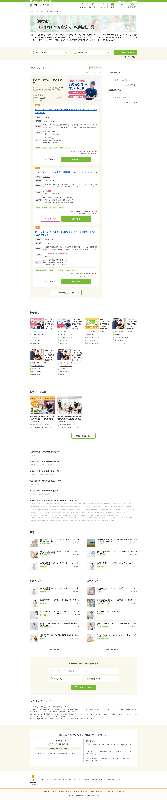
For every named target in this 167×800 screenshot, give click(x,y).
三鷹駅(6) (33, 465)
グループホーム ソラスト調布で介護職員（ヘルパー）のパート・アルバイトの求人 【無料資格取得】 (77, 355)
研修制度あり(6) (80, 509)
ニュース (42, 779)
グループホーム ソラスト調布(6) (39, 484)
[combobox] (90, 671)
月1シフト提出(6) (41, 506)
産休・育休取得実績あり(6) (117, 509)
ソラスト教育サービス (93, 791)
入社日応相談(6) (109, 506)
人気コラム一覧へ (112, 649)
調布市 (42, 95)
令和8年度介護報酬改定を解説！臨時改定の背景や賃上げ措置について (59, 636)
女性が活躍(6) (42, 509)
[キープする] (50, 159)
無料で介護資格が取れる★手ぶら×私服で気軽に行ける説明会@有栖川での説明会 (42, 419)
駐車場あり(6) (77, 504)
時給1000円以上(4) (110, 512)
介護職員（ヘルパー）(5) (37, 474)
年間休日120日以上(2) (99, 518)
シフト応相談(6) (117, 504)
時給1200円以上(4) (87, 512)
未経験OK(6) (34, 509)
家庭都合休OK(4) (45, 515)
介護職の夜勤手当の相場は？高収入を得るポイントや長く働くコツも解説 (60, 564)
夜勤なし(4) (84, 515)
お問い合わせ (76, 779)
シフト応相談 (59, 270)
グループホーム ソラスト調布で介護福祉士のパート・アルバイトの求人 (66, 172)
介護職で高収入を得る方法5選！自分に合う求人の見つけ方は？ (116, 564)
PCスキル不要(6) (127, 506)
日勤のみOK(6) (127, 504)
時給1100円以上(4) (99, 512)
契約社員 (46, 243)
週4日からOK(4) (121, 512)
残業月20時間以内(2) (55, 520)
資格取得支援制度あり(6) (67, 509)
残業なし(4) (92, 515)
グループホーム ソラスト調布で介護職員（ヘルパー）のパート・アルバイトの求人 (66, 111)
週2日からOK (53, 148)
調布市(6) (33, 455)
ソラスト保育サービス (78, 791)
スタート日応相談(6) (53, 509)
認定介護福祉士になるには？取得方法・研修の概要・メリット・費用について (117, 600)
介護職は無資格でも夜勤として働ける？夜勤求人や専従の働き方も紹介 (60, 624)
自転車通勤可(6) (68, 504)
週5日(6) (33, 506)
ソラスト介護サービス (63, 791)
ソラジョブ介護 (44, 11)
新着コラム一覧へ (55, 649)
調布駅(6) (50, 465)
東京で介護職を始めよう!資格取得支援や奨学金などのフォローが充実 (117, 552)
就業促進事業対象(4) (113, 515)
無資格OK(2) (34, 520)
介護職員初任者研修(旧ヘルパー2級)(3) (41, 518)
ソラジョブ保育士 (120, 791)
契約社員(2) (48, 494)
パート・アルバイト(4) (37, 494)
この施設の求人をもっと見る (66, 293)
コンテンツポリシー (109, 779)
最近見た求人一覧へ (131, 102)
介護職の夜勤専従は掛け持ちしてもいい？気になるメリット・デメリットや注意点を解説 (60, 612)
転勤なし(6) (66, 512)
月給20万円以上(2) (58, 518)
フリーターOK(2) (111, 518)
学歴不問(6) (118, 506)
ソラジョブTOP (34, 11)
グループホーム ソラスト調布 (47, 81)
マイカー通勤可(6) (47, 504)
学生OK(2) (120, 518)
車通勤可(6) (34, 512)
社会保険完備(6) (104, 509)
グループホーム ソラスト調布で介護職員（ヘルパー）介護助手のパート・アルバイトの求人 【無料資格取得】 (49, 355)
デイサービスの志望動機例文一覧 (108, 612)
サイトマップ (119, 779)
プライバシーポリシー (96, 779)
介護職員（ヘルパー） (50, 117)
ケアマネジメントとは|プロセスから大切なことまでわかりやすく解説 (116, 589)
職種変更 (134, 1)
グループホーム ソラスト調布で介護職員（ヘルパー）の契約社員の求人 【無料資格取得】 (66, 233)
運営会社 (68, 779)
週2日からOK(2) (88, 518)
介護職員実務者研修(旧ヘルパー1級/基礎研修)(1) (95, 520)
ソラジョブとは (127, 1)
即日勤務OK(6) (130, 509)
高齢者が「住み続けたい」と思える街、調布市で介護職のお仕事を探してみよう (117, 540)
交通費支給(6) (107, 504)
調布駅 (42, 98)
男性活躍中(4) (67, 515)
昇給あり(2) (66, 520)
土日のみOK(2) (68, 518)
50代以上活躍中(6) (64, 506)
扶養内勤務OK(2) (43, 520)
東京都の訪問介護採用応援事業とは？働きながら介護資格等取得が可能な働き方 (60, 540)
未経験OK (44, 148)
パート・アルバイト (49, 121)
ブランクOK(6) (99, 506)
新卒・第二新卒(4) (57, 515)
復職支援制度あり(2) (76, 520)
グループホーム (40, 101)
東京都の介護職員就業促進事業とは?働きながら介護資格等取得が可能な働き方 (59, 552)
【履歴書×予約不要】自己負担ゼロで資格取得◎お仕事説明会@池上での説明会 (69, 419)
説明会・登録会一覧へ (83, 436)
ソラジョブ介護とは (51, 779)
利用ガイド (61, 779)
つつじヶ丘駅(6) (41, 465)
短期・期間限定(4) (101, 515)
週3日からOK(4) (35, 515)
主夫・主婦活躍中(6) (88, 506)
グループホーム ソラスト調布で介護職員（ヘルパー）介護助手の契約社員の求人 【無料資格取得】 (132, 324)
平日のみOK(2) (78, 518)
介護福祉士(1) (49, 474)
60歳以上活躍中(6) (76, 506)
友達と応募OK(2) (129, 518)
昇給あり (38, 148)
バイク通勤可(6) (58, 504)
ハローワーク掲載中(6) (45, 512)
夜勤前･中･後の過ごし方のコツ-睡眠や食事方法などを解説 (116, 624)
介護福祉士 (46, 177)
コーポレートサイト (49, 791)
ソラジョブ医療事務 (107, 791)
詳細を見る (76, 159)
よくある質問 (118, 1)
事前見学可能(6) (56, 512)
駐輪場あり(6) (86, 504)
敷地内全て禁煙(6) (97, 504)
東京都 (51, 11)
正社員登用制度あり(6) (92, 509)
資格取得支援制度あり (41, 270)
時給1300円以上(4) (76, 512)
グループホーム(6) (35, 504)
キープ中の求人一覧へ (131, 85)
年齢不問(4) (76, 515)
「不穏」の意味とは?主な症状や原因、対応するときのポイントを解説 (116, 636)
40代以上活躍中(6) (53, 506)
